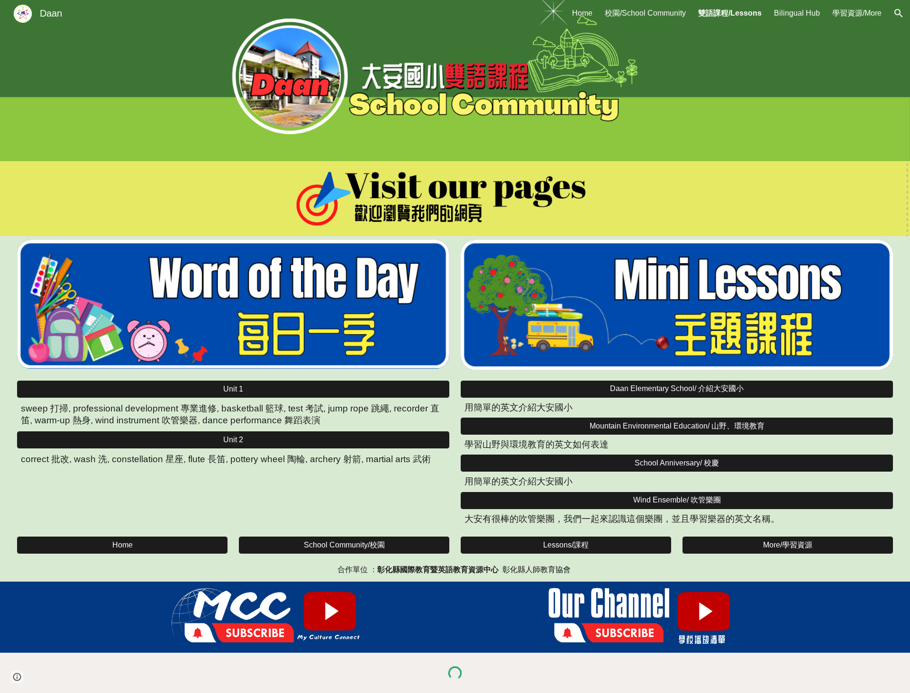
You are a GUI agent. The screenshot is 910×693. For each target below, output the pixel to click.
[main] (233, 415)
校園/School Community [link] (645, 13)
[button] (898, 13)
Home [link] (582, 13)
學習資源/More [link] (857, 13)
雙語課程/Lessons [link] (730, 13)
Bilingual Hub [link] (797, 13)
